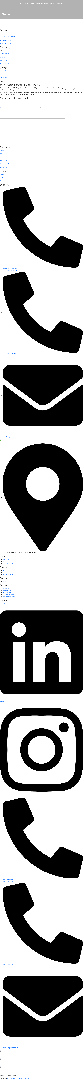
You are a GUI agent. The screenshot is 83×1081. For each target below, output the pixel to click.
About (52, 4)
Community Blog (5, 54)
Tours (32, 4)
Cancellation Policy (5, 164)
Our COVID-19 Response (7, 37)
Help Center (3, 33)
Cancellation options (6, 40)
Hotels (2, 174)
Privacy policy (4, 60)
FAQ (1, 74)
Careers (2, 57)
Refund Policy (4, 167)
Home (20, 4)
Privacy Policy (4, 160)
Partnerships (4, 71)
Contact (59, 4)
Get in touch (4, 78)
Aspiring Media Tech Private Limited (18, 1078)
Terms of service (5, 64)
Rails (26, 4)
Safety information (6, 43)
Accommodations (42, 4)
